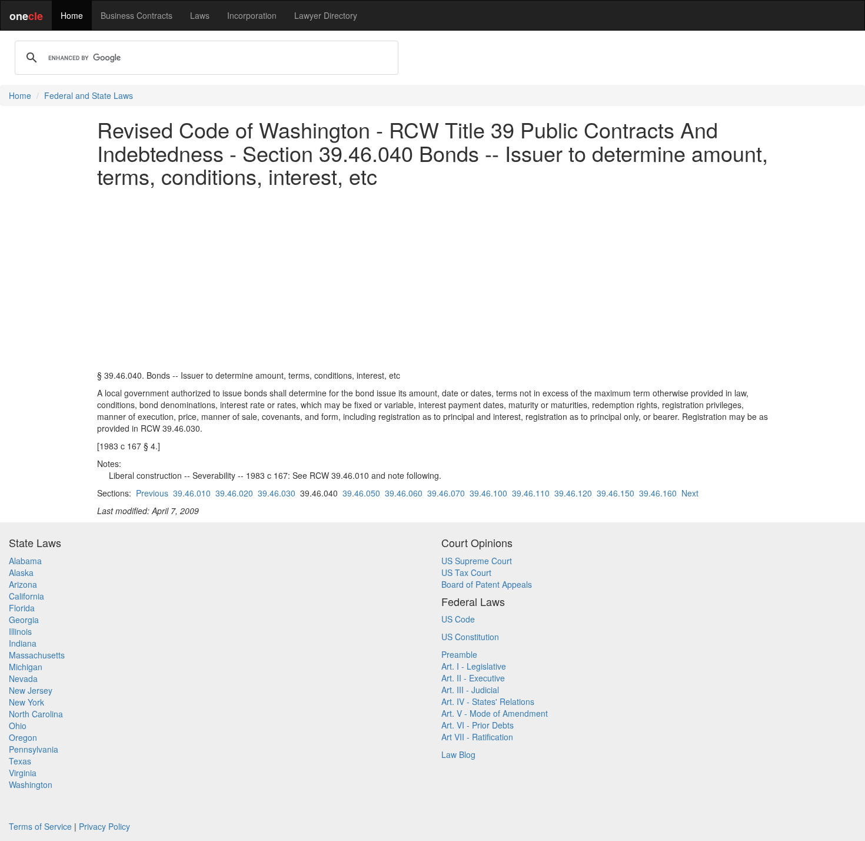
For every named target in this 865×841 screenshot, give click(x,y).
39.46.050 (361, 493)
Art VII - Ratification (477, 737)
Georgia (24, 619)
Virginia (22, 773)
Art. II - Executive (473, 678)
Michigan (25, 667)
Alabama (25, 561)
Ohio (17, 725)
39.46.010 (192, 493)
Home (72, 15)
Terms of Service (40, 826)
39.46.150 (615, 493)
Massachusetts (37, 655)
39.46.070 (446, 493)
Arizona (23, 584)
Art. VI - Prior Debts (477, 725)
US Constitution (470, 637)
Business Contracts (136, 15)
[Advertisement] (432, 278)
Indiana (22, 643)
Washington (30, 784)
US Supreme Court (476, 561)
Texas (20, 761)
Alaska (21, 572)
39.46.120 (573, 493)
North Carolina (36, 714)
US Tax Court (466, 572)
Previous (152, 493)
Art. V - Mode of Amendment (494, 713)
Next (689, 493)
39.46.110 (531, 493)
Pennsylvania (33, 749)
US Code (458, 619)
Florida (22, 608)
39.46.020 (234, 493)
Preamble (459, 654)
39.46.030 (276, 493)
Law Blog (458, 754)
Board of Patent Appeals (486, 584)
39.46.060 (403, 493)
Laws (199, 15)
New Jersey (30, 690)
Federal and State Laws (88, 95)
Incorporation (252, 15)
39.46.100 (488, 493)
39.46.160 (658, 493)
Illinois (20, 631)
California (26, 596)
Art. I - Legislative (473, 666)
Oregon (23, 737)
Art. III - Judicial (470, 690)
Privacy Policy (104, 826)
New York (26, 702)
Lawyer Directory (325, 15)
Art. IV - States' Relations (487, 701)
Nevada (23, 678)
